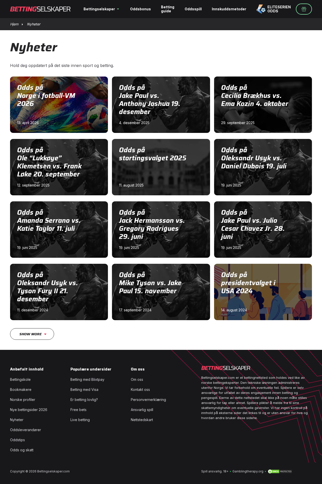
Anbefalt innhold (27, 369)
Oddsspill (193, 9)
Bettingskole (20, 379)
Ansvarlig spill (142, 409)
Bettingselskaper (99, 9)
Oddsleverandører (25, 430)
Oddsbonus (140, 9)
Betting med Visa (84, 389)
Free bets (78, 409)
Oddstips (17, 440)
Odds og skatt (21, 450)
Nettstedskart (142, 420)
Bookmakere (20, 389)
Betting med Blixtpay (87, 379)
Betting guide (167, 9)
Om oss (138, 369)
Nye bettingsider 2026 (28, 409)
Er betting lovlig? (84, 399)
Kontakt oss (140, 389)
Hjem (14, 24)
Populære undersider (90, 369)
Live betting (80, 420)
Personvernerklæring (148, 399)
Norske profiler (22, 399)
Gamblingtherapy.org (247, 471)
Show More (30, 334)
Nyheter (16, 420)
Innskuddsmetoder (229, 9)
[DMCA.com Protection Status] (280, 471)
